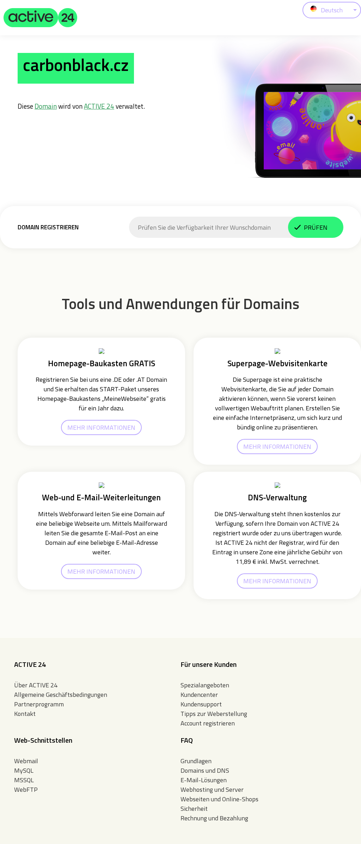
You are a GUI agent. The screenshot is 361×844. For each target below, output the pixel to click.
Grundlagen (196, 761)
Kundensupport (201, 704)
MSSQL (24, 780)
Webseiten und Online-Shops (219, 799)
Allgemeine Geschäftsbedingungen (60, 694)
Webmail (26, 761)
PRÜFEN (316, 227)
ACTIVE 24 (99, 106)
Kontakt (25, 713)
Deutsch (332, 10)
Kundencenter (199, 694)
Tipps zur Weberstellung (213, 713)
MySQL (23, 770)
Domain (46, 106)
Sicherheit (194, 808)
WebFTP (26, 789)
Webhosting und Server (212, 789)
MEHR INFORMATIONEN (101, 427)
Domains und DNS (204, 770)
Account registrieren (207, 723)
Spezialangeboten (204, 685)
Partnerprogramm (39, 704)
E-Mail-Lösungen (203, 780)
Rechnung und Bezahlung (214, 818)
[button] (41, 17)
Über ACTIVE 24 (35, 685)
